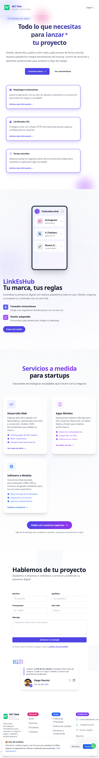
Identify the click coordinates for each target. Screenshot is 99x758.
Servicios (33, 723)
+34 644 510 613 (87, 725)
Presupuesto (18, 605)
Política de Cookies (62, 726)
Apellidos (56, 593)
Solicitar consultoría (16, 507)
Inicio (31, 718)
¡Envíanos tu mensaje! (49, 640)
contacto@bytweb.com (89, 719)
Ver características (63, 71)
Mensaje (16, 617)
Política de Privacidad (58, 720)
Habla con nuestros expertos (47, 525)
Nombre (16, 593)
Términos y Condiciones (59, 732)
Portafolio (34, 727)
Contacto (33, 731)
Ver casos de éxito (15, 448)
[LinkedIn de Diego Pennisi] (74, 680)
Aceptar (88, 746)
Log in (90, 7)
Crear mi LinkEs (14, 329)
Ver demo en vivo (63, 445)
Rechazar (76, 746)
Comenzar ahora (35, 71)
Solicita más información (21, 104)
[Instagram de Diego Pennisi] (70, 680)
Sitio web (56, 605)
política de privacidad (58, 646)
